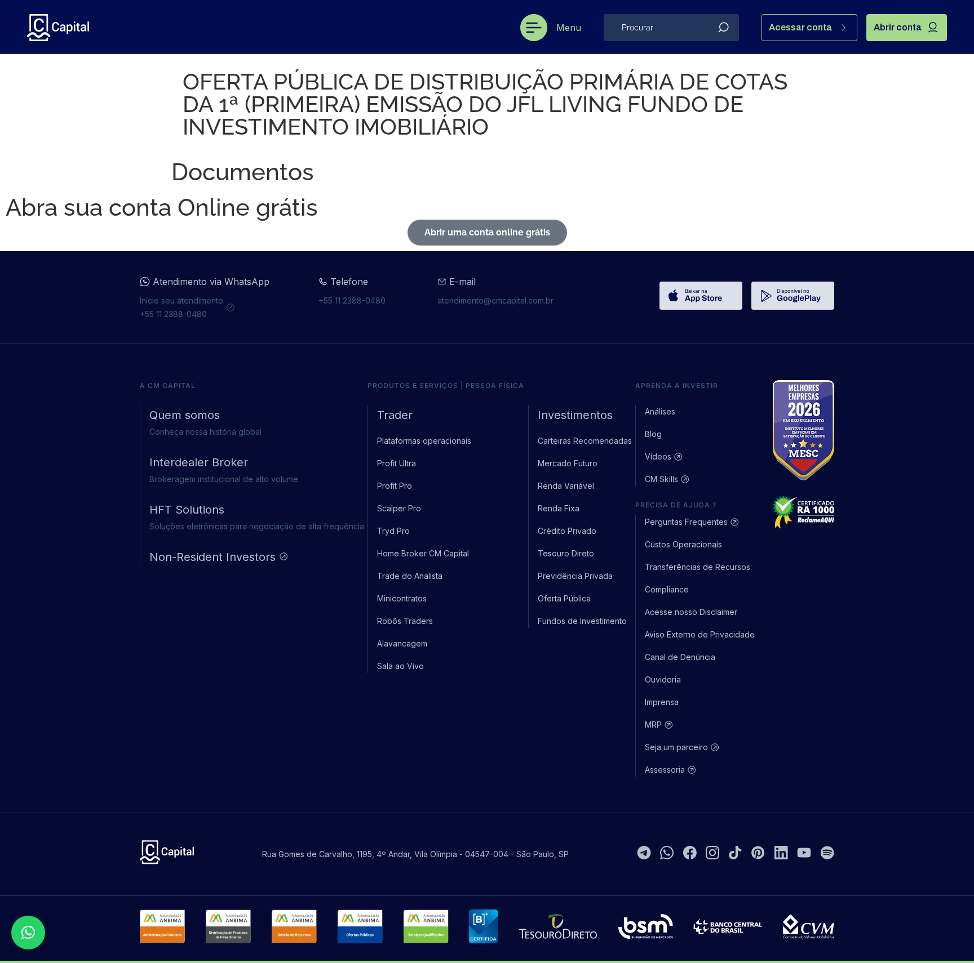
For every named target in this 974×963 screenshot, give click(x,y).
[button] (28, 932)
